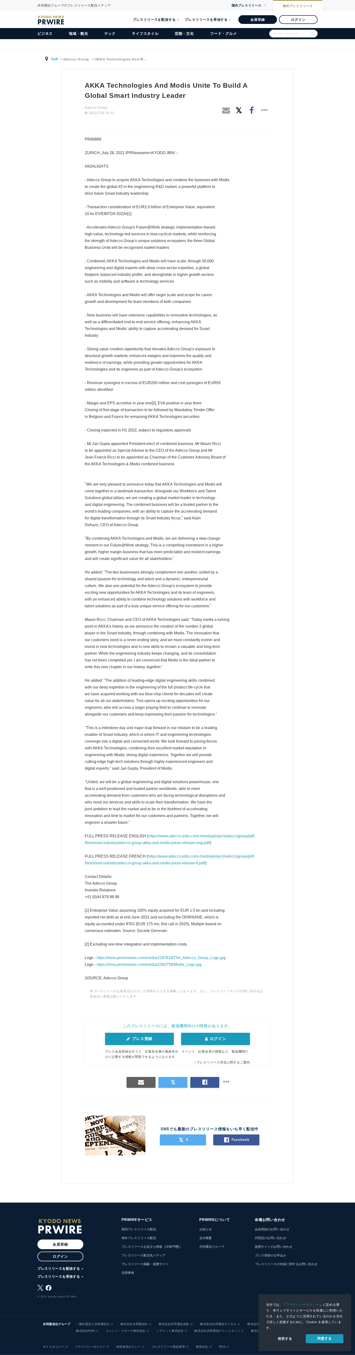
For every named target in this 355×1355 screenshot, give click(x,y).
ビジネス (45, 33)
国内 (247, 5)
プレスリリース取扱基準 (168, 1346)
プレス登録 (141, 1039)
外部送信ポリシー (128, 1346)
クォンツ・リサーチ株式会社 (125, 1331)
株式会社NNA (85, 1331)
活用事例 (127, 1273)
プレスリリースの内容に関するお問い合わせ (286, 1264)
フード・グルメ (223, 33)
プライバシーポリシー (303, 1304)
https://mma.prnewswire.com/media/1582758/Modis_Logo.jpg (149, 964)
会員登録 (257, 20)
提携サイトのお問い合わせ (273, 1246)
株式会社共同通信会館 (174, 1324)
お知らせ (205, 1229)
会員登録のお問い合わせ (272, 1229)
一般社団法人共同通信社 (93, 1324)
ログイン (298, 20)
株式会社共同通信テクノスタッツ (217, 1331)
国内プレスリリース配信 (138, 1229)
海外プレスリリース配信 (138, 1238)
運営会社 (202, 1346)
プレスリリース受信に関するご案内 (223, 1062)
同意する (324, 1338)
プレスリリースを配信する (154, 20)
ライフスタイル (145, 33)
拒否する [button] (285, 1339)
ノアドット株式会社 (170, 1331)
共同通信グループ (211, 1246)
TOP (54, 59)
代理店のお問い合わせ (270, 1238)
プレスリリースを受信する (206, 20)
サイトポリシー (53, 1346)
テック (110, 33)
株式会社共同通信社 (134, 1324)
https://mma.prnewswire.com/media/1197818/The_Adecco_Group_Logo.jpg (161, 958)
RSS (222, 1346)
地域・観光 (78, 33)
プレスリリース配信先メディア (143, 1255)
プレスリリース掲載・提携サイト (145, 1264)
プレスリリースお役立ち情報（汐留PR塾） (151, 1246)
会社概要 (205, 1238)
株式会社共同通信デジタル (218, 1324)
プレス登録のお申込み (270, 1255)
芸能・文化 (184, 33)
